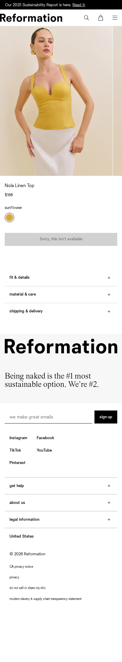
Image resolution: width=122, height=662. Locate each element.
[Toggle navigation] (114, 17)
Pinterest (17, 463)
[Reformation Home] (31, 18)
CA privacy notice (21, 566)
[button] (86, 17)
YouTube (44, 450)
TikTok (15, 450)
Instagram (18, 438)
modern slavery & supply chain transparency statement (45, 599)
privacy (14, 577)
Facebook (45, 438)
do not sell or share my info (27, 588)
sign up (105, 417)
